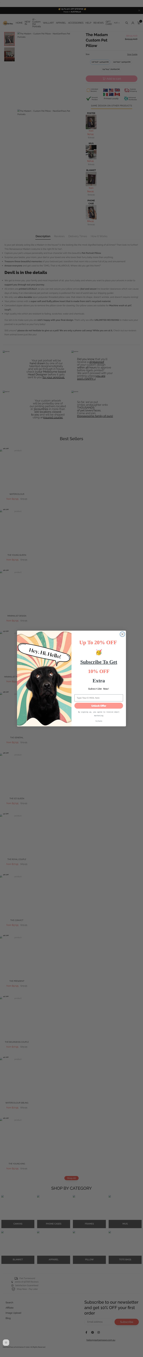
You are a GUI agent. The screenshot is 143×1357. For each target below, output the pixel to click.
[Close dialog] (122, 634)
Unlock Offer (98, 706)
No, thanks (98, 721)
